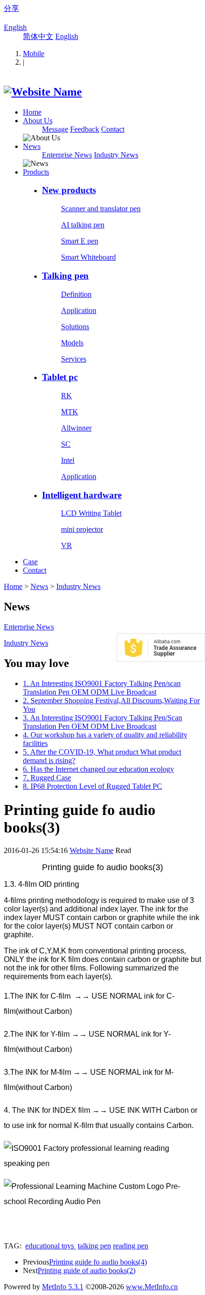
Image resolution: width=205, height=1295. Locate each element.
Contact (112, 129)
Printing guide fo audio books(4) (98, 1262)
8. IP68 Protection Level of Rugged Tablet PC (92, 786)
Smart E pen (79, 241)
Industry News (116, 155)
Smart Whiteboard (88, 257)
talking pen (94, 1246)
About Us (37, 121)
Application (78, 310)
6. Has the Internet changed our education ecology (98, 769)
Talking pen (65, 276)
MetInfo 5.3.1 (62, 1287)
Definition (76, 294)
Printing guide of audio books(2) (86, 1270)
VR (66, 545)
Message (55, 129)
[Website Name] (43, 92)
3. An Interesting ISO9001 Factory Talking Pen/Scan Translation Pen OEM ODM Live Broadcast (102, 722)
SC (66, 444)
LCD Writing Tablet (91, 513)
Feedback (84, 129)
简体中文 (38, 36)
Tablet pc (60, 377)
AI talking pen (82, 225)
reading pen (130, 1246)
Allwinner (76, 428)
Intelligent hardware (82, 495)
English (15, 27)
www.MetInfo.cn (152, 1287)
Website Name (91, 850)
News (32, 146)
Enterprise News (67, 155)
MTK (69, 412)
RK (66, 396)
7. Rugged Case (47, 778)
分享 (11, 8)
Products (36, 172)
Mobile (33, 53)
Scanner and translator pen (101, 209)
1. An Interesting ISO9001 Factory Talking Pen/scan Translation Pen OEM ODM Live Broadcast (102, 687)
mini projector (82, 529)
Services (73, 359)
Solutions (75, 327)
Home (32, 112)
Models (72, 343)
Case (30, 562)
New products (69, 190)
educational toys (50, 1246)
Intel (67, 460)
